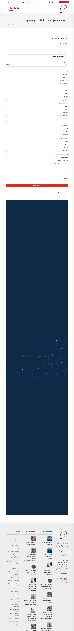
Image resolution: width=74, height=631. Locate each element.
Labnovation (64, 81)
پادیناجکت (65, 132)
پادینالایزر (66, 141)
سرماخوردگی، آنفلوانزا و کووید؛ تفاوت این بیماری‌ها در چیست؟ (30, 602)
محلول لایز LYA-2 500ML (13, 621)
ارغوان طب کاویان (63, 138)
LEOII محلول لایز (15, 596)
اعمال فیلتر (36, 185)
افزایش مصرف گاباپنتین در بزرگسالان (48, 556)
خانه (42, 2)
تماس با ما (23, 2)
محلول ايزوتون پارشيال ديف (13, 592)
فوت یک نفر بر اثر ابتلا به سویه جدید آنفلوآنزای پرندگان (47, 600)
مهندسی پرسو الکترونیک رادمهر (60, 154)
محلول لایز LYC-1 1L (14, 618)
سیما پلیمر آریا (64, 125)
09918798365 (63, 582)
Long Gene (64, 157)
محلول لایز (16, 574)
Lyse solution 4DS (14, 586)
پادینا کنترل (65, 100)
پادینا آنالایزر (65, 97)
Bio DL (66, 148)
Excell (66, 109)
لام (18, 548)
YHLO (66, 93)
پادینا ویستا (65, 128)
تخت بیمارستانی (15, 589)
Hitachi (65, 151)
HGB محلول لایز (15, 602)
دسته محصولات (63, 53)
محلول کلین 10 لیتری (13, 583)
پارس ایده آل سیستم (62, 160)
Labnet (66, 106)
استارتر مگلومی (15, 554)
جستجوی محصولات (33, 2)
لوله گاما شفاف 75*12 (13, 572)
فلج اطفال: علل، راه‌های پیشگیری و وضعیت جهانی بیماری (46, 586)
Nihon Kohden (63, 116)
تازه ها (17, 537)
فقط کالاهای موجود (63, 179)
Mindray (65, 112)
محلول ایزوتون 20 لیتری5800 (14, 610)
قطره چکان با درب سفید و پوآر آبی (13, 562)
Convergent (64, 84)
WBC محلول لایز (15, 577)
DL (67, 87)
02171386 (65, 580)
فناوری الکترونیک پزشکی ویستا (60, 163)
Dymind (66, 90)
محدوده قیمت (63, 62)
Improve (65, 135)
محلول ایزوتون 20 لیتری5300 (14, 614)
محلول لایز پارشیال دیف (13, 551)
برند (67, 71)
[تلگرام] (12, 2)
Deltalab (65, 144)
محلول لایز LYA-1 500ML (13, 624)
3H (67, 122)
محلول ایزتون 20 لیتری (13, 580)
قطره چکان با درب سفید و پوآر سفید (13, 558)
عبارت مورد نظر (63, 43)
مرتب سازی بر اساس (61, 169)
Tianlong (65, 77)
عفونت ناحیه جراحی (14, 543)
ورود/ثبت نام (63, 2)
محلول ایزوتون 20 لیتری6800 (14, 605)
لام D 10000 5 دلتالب (13, 569)
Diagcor (65, 74)
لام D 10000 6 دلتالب (13, 566)
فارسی (49, 2)
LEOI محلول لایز (15, 599)
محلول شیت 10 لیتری (13, 546)
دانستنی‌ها (16, 540)
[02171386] (8, 2)
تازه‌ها (12, 537)
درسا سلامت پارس (63, 103)
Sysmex (65, 119)
